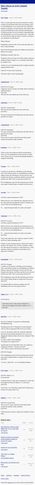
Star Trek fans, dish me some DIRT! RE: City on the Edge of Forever (10, 428)
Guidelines (16, 475)
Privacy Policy (5, 478)
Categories (9, 475)
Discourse (10, 482)
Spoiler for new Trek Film (9, 447)
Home (2, 475)
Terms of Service (25, 475)
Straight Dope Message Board (9, 1)
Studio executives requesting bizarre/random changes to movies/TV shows (10, 439)
